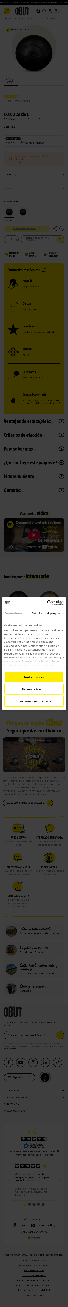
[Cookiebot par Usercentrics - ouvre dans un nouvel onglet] (48, 602)
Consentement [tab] (15, 613)
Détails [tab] (36, 613)
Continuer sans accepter (34, 701)
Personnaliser (32, 689)
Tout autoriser (34, 677)
